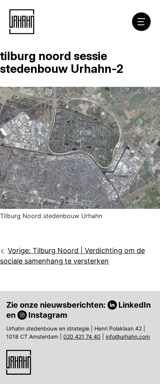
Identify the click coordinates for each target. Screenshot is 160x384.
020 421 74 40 (82, 336)
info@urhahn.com (128, 336)
